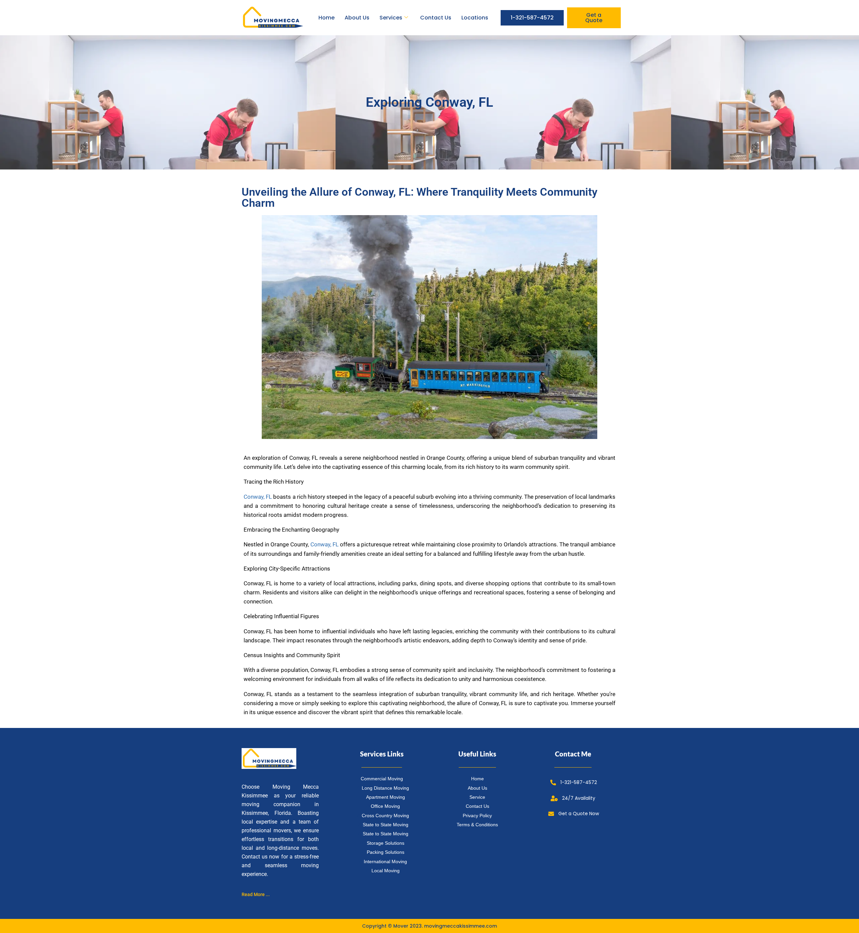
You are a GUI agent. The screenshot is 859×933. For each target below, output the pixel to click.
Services (391, 17)
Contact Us (435, 17)
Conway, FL (258, 496)
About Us (357, 17)
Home (326, 17)
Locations (474, 17)
